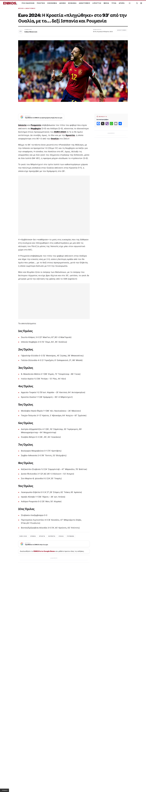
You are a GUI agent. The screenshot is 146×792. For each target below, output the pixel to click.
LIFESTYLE (96, 3)
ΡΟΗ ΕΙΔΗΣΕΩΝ (28, 3)
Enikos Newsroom (31, 32)
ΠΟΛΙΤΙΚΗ (41, 3)
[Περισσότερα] (129, 3)
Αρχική (21, 8)
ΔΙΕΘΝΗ (62, 3)
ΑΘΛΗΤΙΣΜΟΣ (84, 3)
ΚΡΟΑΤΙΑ (42, 536)
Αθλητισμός (30, 8)
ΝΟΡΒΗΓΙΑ (51, 536)
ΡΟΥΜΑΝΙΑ (70, 536)
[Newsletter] (141, 3)
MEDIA (106, 3)
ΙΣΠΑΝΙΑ (33, 536)
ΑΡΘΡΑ (122, 3)
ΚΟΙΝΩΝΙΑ (72, 3)
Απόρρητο (5, 790)
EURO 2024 (23, 536)
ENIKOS (10, 3)
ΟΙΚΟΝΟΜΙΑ (52, 3)
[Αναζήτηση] (137, 3)
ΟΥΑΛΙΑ (61, 536)
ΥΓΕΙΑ (114, 3)
